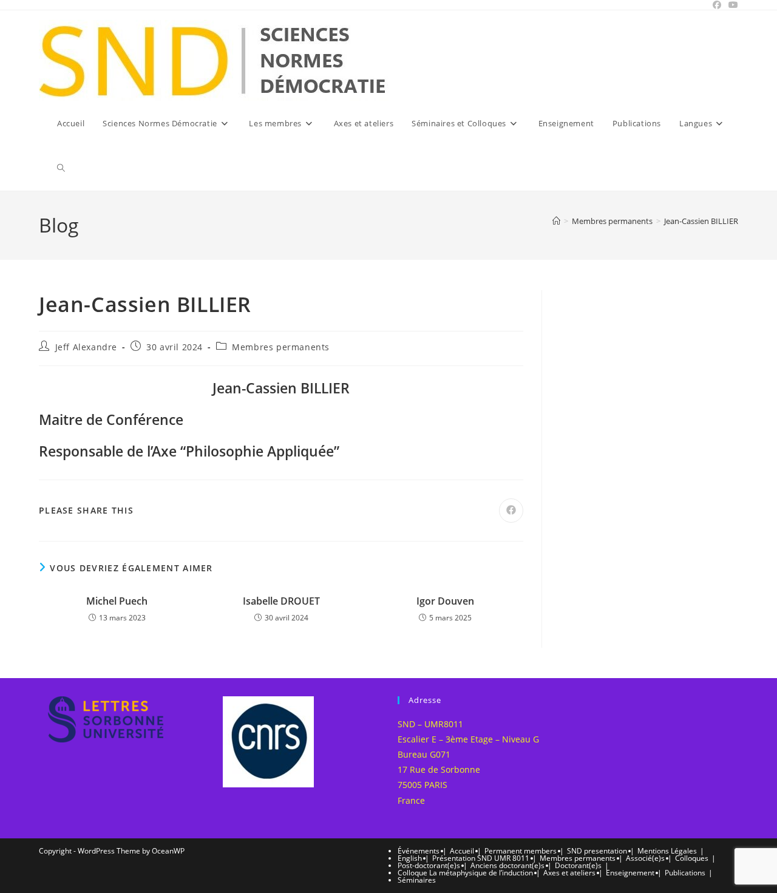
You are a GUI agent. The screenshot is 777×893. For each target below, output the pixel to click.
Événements (418, 851)
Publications (685, 873)
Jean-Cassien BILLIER (701, 221)
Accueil (462, 851)
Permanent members (520, 851)
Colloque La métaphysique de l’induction (465, 873)
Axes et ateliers (569, 873)
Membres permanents (281, 347)
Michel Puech (117, 601)
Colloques (691, 858)
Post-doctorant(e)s (429, 865)
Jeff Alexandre (86, 347)
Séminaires (417, 880)
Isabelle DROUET (281, 601)
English (410, 858)
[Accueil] (556, 221)
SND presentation (597, 851)
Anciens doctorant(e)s (507, 865)
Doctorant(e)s (578, 865)
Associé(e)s (645, 858)
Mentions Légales (667, 851)
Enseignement (630, 873)
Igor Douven (445, 601)
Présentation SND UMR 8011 (480, 858)
